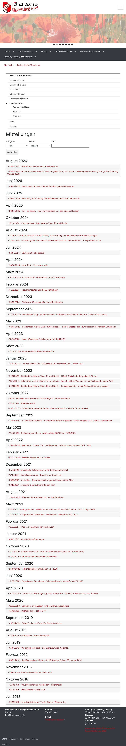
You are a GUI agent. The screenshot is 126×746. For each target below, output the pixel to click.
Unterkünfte (15, 89)
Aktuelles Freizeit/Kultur (21, 75)
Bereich (32, 141)
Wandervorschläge (21, 107)
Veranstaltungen (17, 80)
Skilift (12, 121)
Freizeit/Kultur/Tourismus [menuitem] (89, 52)
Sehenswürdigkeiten (19, 99)
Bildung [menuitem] (43, 52)
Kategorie (10, 141)
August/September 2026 (95, 731)
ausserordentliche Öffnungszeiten (100, 728)
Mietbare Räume (17, 94)
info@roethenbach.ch (54, 720)
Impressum (14, 739)
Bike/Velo (17, 111)
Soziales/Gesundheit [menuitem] (62, 52)
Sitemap (35, 739)
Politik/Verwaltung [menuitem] (24, 52)
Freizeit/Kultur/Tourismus (28, 65)
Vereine (13, 126)
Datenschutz (25, 739)
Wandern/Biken (16, 103)
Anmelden (5, 744)
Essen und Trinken (18, 85)
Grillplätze (17, 116)
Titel (53, 141)
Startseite (8, 65)
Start (4, 739)
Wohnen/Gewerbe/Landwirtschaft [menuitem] (17, 57)
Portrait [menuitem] (6, 52)
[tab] (63, 166)
